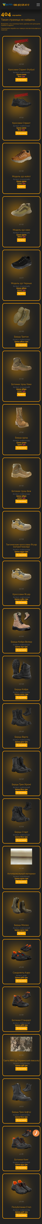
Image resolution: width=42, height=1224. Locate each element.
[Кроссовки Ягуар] (21, 574)
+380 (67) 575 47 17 (21, 5)
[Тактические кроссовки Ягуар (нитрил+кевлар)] (21, 525)
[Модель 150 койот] (21, 156)
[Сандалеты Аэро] (21, 953)
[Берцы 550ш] (21, 418)
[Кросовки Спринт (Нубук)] (21, 50)
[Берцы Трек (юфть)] (21, 1092)
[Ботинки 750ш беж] (21, 471)
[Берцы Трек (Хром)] (21, 764)
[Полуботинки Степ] (21, 1187)
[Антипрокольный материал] (21, 857)
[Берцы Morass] (21, 905)
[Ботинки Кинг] (21, 1140)
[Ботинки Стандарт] (21, 1000)
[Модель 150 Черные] (21, 263)
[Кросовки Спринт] (21, 103)
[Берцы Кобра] (21, 669)
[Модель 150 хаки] (21, 210)
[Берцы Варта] (21, 717)
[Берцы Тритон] (21, 317)
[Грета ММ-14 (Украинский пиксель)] (21, 1044)
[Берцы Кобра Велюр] (21, 622)
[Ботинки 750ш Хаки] (21, 364)
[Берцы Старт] (21, 812)
